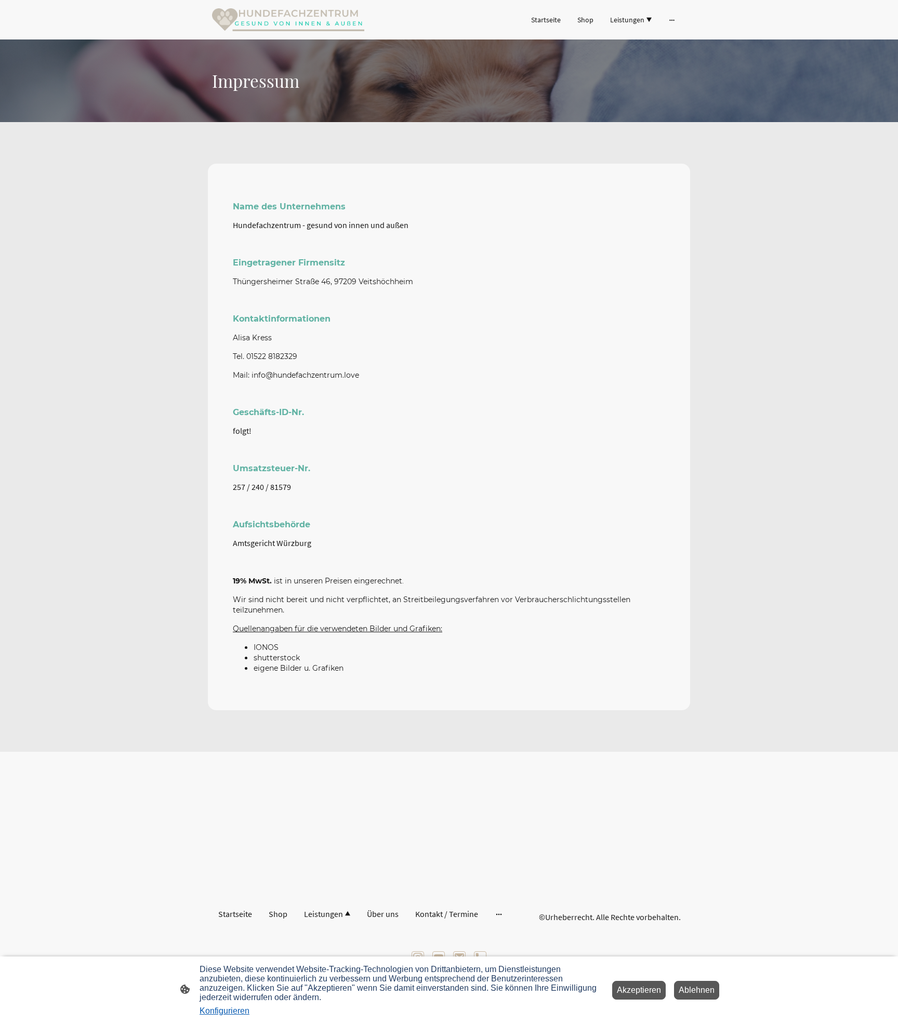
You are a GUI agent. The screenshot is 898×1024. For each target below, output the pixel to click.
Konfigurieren (224, 1010)
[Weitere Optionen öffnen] (672, 19)
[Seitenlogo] (288, 19)
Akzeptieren (639, 990)
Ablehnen (697, 990)
